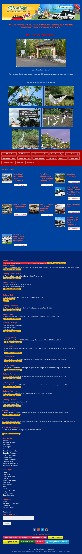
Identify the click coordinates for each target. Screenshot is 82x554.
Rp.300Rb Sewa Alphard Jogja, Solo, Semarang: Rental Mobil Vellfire (19, 238)
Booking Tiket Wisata (10, 459)
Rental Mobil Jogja (23, 551)
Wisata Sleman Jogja (57, 154)
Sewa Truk (6, 445)
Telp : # (41, 542)
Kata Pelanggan (44, 27)
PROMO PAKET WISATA (58, 25)
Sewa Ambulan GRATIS (10, 463)
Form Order (28, 25)
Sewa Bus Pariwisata (10, 442)
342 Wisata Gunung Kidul (39, 154)
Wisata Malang (74, 158)
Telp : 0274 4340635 (57, 537)
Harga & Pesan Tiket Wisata (29, 27)
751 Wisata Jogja (24, 154)
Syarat (36, 25)
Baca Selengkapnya (20, 185)
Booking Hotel (7, 457)
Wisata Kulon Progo (24, 158)
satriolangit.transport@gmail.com (57, 542)
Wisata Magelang (39, 158)
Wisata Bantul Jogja (72, 154)
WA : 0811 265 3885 (28, 542)
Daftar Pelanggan (55, 27)
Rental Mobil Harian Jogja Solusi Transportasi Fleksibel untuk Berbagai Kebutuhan (19, 180)
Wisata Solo (62, 158)
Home (10, 25)
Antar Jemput (69, 25)
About (5, 501)
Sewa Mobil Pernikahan (10, 465)
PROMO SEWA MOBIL (44, 25)
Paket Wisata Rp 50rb (9, 154)
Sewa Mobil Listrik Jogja (71, 175)
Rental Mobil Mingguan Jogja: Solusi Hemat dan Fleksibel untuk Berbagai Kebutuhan (46, 179)
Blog (38, 549)
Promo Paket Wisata (9, 455)
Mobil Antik (20, 162)
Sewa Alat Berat (8, 461)
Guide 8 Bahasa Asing (10, 451)
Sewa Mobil (6, 440)
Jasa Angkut (7, 447)
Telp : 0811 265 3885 (12, 542)
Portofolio (43, 549)
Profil (34, 549)
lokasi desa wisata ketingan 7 (41, 70)
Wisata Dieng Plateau (9, 158)
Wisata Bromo (51, 158)
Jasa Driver (6, 449)
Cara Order (6, 478)
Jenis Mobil (20, 25)
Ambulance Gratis (8, 162)
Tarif (14, 25)
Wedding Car (30, 162)
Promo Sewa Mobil (9, 476)
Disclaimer (6, 506)
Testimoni (7, 512)
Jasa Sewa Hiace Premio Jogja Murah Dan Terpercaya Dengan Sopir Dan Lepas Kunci (46, 209)
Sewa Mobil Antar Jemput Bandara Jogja (19, 206)
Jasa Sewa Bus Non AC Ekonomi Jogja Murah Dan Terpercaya (73, 191)
